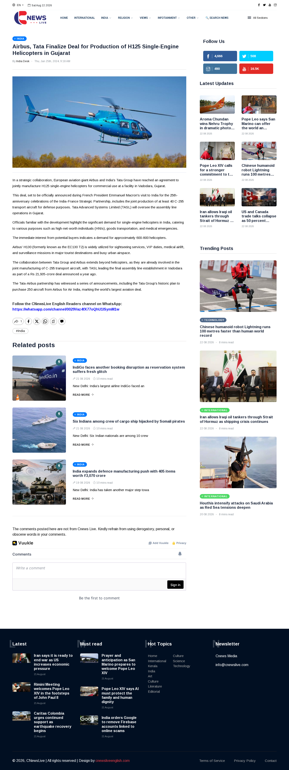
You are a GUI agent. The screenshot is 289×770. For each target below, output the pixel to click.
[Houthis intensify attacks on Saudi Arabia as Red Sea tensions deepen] (238, 462)
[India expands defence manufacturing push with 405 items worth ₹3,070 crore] (39, 482)
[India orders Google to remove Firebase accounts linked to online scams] (89, 725)
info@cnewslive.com (232, 665)
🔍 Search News (216, 17)
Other (191, 17)
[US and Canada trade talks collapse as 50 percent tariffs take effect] (259, 197)
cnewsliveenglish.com (113, 761)
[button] (17, 5)
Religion (124, 17)
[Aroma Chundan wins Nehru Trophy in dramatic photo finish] (217, 104)
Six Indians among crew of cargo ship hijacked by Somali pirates (129, 421)
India (104, 17)
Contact (271, 761)
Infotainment (167, 17)
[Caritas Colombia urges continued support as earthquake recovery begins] (21, 720)
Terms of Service (212, 761)
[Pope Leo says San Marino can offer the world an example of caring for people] (259, 104)
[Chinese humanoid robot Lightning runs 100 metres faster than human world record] (259, 151)
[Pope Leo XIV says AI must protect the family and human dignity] (89, 696)
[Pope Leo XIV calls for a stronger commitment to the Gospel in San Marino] (217, 151)
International (84, 17)
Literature (155, 686)
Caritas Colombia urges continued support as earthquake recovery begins (52, 722)
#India (20, 331)
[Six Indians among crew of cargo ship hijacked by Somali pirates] (39, 430)
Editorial (154, 691)
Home (64, 17)
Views (144, 17)
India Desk (22, 61)
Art (150, 676)
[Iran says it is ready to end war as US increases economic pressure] (21, 662)
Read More (81, 394)
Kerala (152, 666)
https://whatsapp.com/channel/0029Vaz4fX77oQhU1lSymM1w (65, 309)
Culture (153, 681)
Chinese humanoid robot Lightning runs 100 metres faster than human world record (235, 331)
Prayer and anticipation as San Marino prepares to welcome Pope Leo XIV (118, 664)
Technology (181, 666)
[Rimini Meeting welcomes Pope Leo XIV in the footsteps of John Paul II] (21, 691)
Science (179, 661)
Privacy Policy (245, 761)
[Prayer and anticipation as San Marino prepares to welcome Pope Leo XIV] (89, 662)
